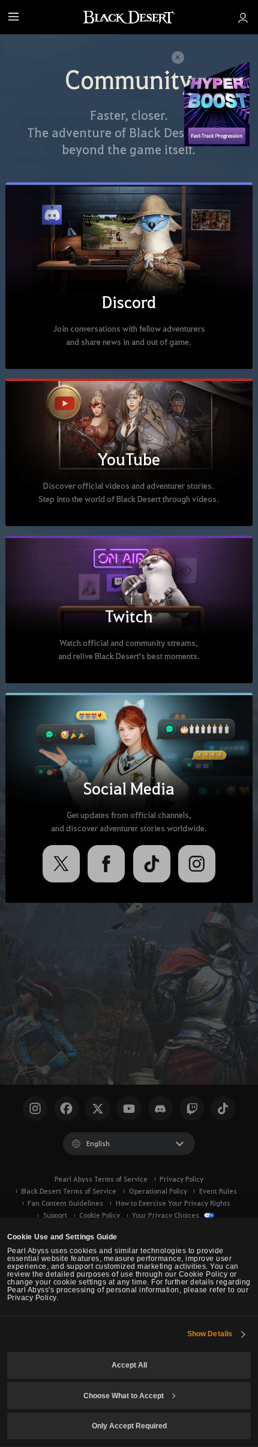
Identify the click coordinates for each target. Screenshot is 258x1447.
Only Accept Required (129, 1426)
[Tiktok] (223, 1108)
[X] (61, 863)
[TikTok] (151, 863)
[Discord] (160, 1108)
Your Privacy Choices (166, 1214)
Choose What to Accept (123, 1395)
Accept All (129, 1365)
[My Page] (242, 17)
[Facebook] (106, 863)
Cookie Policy (99, 1214)
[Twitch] (191, 1108)
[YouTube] (128, 1108)
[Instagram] (196, 863)
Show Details (209, 1333)
